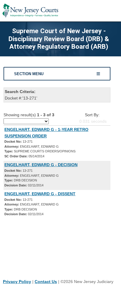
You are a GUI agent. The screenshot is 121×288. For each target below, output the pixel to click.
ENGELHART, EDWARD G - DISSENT (39, 193)
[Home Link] (30, 10)
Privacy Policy (17, 281)
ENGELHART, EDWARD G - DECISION (41, 164)
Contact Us (46, 281)
